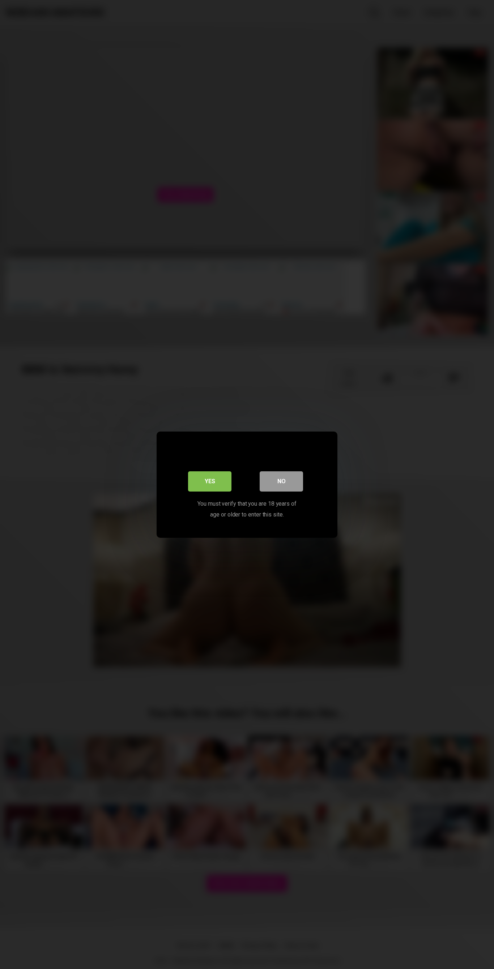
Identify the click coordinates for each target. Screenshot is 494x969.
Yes (210, 480)
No (281, 480)
